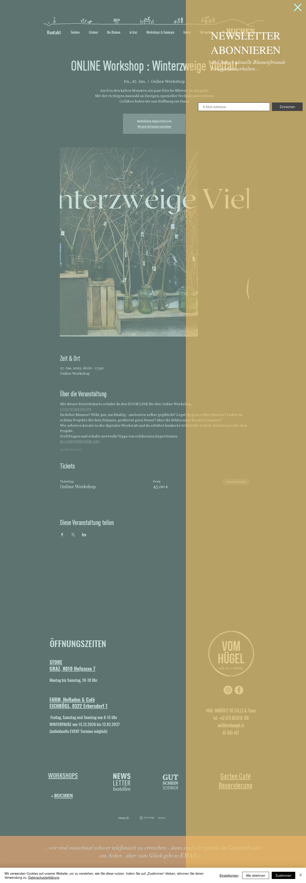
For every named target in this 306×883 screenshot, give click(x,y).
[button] (298, 7)
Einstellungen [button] (229, 875)
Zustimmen (283, 875)
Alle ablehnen (255, 875)
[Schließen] (300, 875)
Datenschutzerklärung (43, 877)
